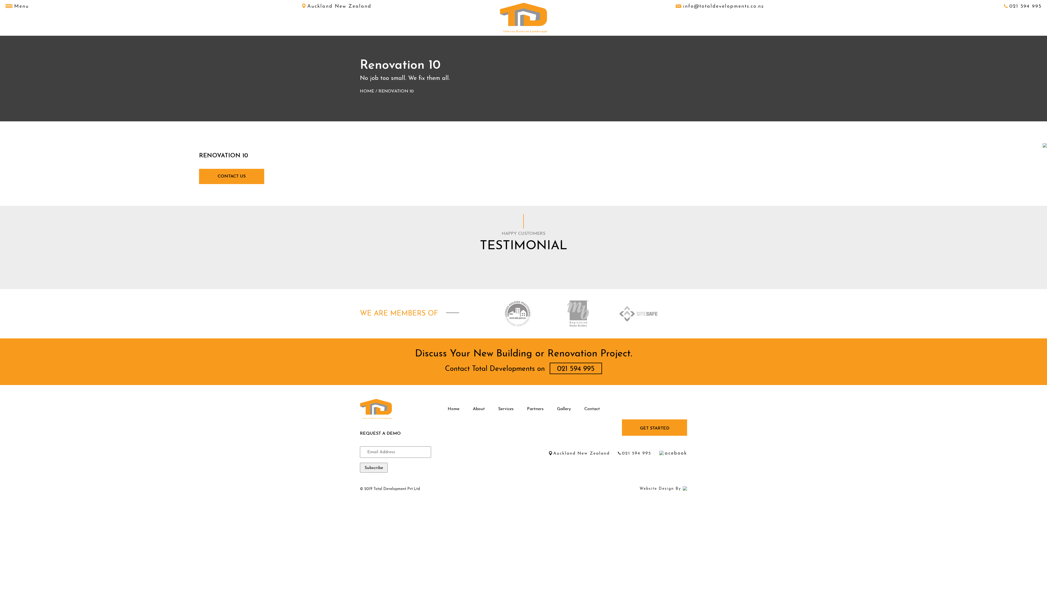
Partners (535, 409)
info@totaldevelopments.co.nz (723, 6)
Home (367, 91)
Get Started (654, 428)
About (479, 409)
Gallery (564, 409)
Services (506, 409)
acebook (676, 453)
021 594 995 (1025, 6)
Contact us (232, 176)
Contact (592, 409)
